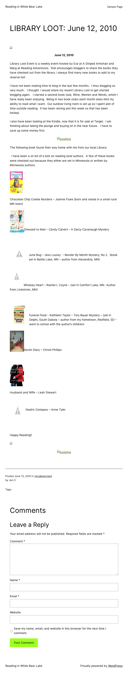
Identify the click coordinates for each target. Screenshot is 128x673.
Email (14, 596)
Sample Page (115, 6)
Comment (17, 541)
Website (15, 612)
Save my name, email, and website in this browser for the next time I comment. (60, 631)
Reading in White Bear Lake (23, 6)
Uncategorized (43, 476)
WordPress (115, 666)
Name (15, 580)
